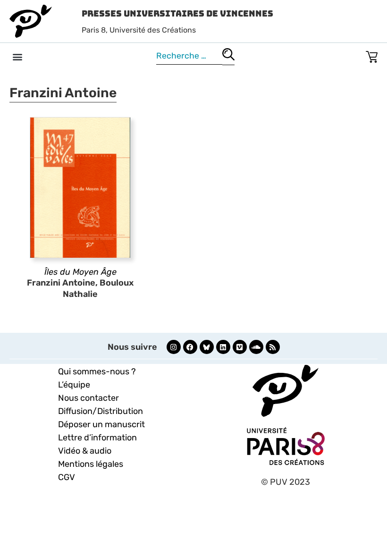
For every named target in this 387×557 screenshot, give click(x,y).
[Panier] (372, 55)
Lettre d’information (97, 437)
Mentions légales (90, 464)
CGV (66, 477)
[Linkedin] (223, 347)
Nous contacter (88, 398)
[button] (17, 56)
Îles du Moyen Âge (80, 272)
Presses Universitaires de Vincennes (177, 13)
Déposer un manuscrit (101, 424)
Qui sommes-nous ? (97, 371)
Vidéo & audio (84, 451)
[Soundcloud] (256, 347)
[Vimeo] (240, 347)
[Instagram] (174, 347)
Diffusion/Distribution (100, 411)
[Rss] (273, 347)
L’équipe (74, 385)
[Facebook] (190, 347)
